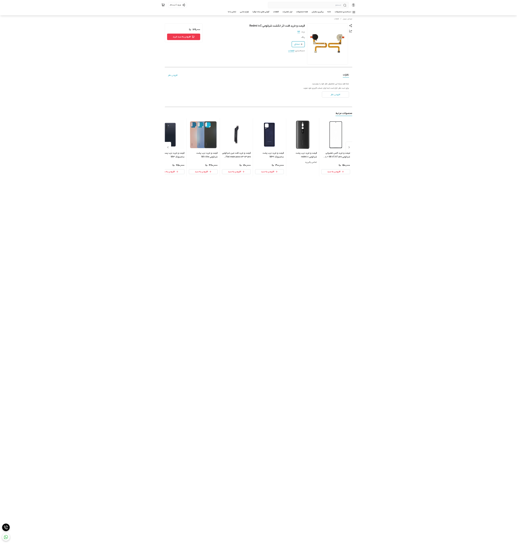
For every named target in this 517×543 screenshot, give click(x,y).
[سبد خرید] (163, 5)
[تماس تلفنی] (6, 527)
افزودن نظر (173, 75)
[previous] (349, 147)
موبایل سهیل (347, 19)
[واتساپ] (6, 537)
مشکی (297, 44)
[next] (168, 147)
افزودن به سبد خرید (182, 36)
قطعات (336, 19)
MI (298, 31)
